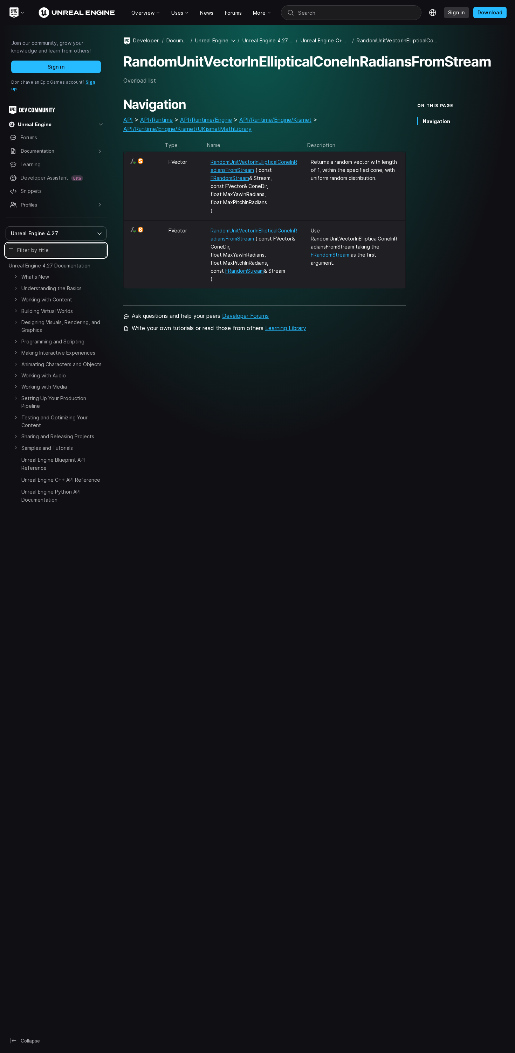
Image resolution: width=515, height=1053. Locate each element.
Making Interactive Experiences (58, 353)
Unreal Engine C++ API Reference (60, 480)
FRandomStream (230, 178)
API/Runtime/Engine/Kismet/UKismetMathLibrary (187, 128)
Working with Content (46, 299)
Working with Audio (43, 375)
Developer (146, 40)
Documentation (177, 40)
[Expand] (16, 276)
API (128, 119)
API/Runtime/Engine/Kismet (275, 119)
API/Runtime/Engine (206, 119)
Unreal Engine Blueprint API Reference (53, 463)
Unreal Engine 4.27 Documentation (49, 266)
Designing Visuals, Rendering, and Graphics (60, 326)
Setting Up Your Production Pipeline (53, 402)
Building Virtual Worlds (47, 311)
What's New (35, 277)
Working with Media (44, 387)
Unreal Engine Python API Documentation (51, 495)
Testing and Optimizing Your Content (54, 421)
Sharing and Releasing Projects (57, 436)
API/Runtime (156, 119)
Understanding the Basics (51, 288)
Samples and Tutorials (47, 448)
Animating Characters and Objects (61, 364)
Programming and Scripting (52, 341)
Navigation (436, 121)
